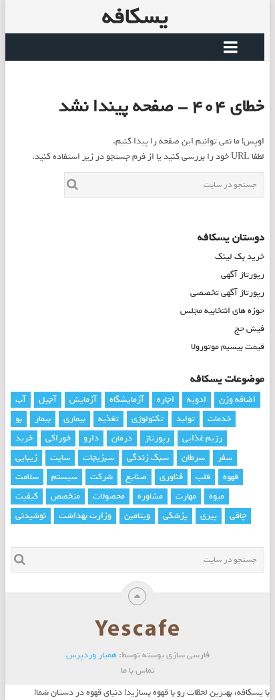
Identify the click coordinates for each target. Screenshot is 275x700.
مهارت (186, 496)
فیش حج (249, 329)
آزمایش (83, 399)
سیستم (64, 477)
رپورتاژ (157, 438)
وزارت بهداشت (85, 515)
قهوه (230, 477)
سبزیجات (98, 457)
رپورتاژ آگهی (242, 275)
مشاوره (150, 496)
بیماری (74, 419)
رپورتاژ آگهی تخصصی (227, 293)
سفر (225, 457)
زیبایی (26, 457)
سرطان (193, 457)
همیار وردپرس (91, 655)
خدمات (219, 419)
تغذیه (108, 419)
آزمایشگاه (126, 399)
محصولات (109, 496)
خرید (24, 438)
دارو (91, 438)
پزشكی (175, 515)
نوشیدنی (30, 515)
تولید (185, 419)
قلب (203, 477)
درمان (121, 438)
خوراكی (58, 438)
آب (20, 399)
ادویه (196, 399)
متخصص (65, 496)
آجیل (48, 399)
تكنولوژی (147, 419)
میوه (216, 496)
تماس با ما (138, 670)
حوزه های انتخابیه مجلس (222, 311)
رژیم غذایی (202, 438)
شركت (101, 477)
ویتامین (137, 515)
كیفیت (26, 496)
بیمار (43, 419)
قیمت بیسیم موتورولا (227, 347)
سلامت (27, 477)
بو (18, 419)
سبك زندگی (148, 457)
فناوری (171, 477)
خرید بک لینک (239, 257)
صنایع (136, 477)
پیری (208, 515)
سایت (60, 457)
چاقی (238, 515)
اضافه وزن (237, 399)
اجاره (165, 399)
